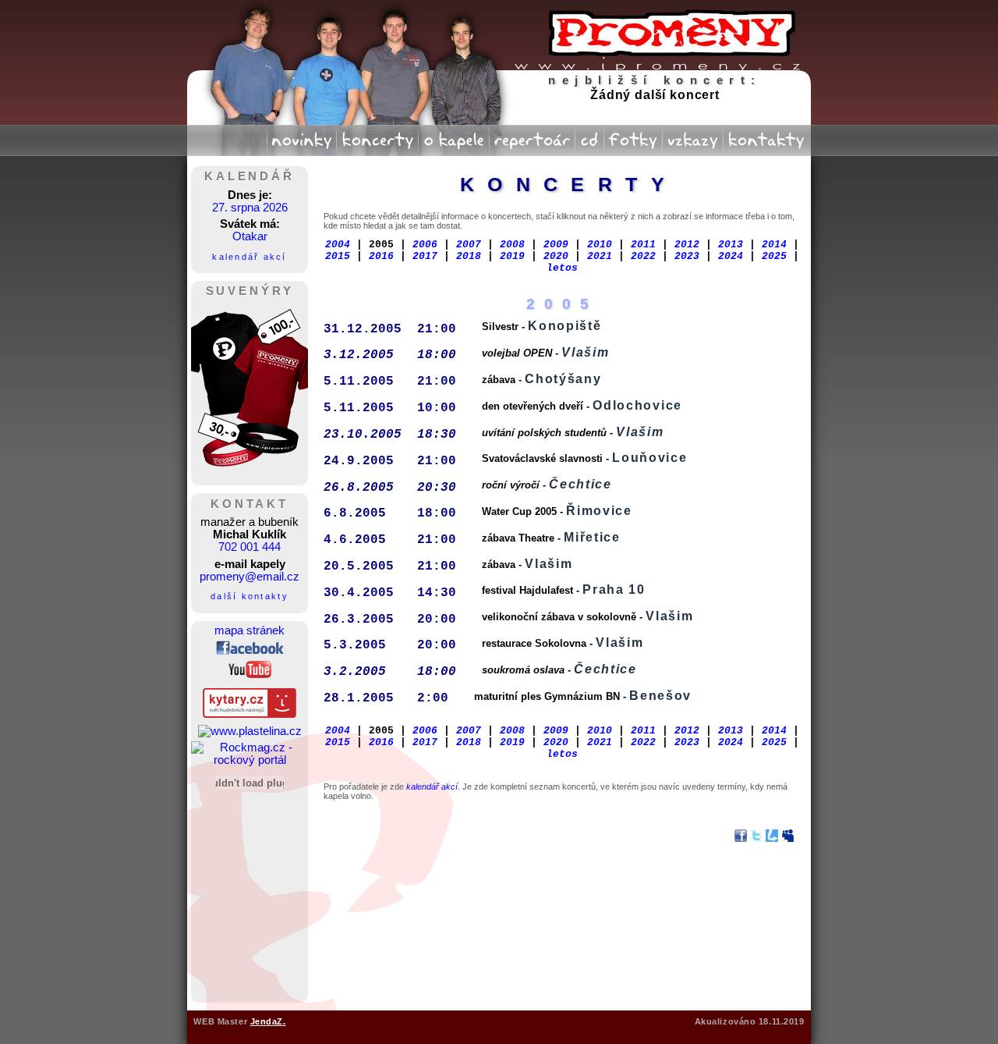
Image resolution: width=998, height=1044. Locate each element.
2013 (730, 244)
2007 (468, 244)
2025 (774, 256)
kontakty (767, 137)
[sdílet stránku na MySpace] (787, 837)
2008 (512, 244)
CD (589, 137)
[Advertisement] (249, 895)
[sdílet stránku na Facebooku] (740, 837)
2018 (468, 256)
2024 (730, 256)
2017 (424, 256)
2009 (555, 244)
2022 (643, 256)
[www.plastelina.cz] (250, 731)
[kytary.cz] (249, 714)
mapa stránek (249, 630)
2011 (643, 244)
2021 (599, 256)
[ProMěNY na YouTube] (249, 674)
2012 (686, 244)
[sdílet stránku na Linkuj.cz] (772, 837)
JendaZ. (268, 1021)
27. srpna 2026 (250, 207)
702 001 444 (249, 547)
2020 (555, 256)
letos (562, 268)
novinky (302, 137)
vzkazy (692, 137)
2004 (337, 244)
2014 (774, 244)
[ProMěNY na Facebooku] (250, 651)
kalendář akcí (249, 256)
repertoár (531, 137)
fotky (633, 137)
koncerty (377, 137)
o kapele (453, 137)
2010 (599, 244)
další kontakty (249, 596)
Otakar (249, 236)
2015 (337, 256)
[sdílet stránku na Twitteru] (756, 837)
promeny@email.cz (249, 576)
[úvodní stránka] (655, 35)
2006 (424, 244)
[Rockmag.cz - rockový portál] (249, 760)
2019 (512, 256)
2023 (686, 256)
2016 (381, 256)
